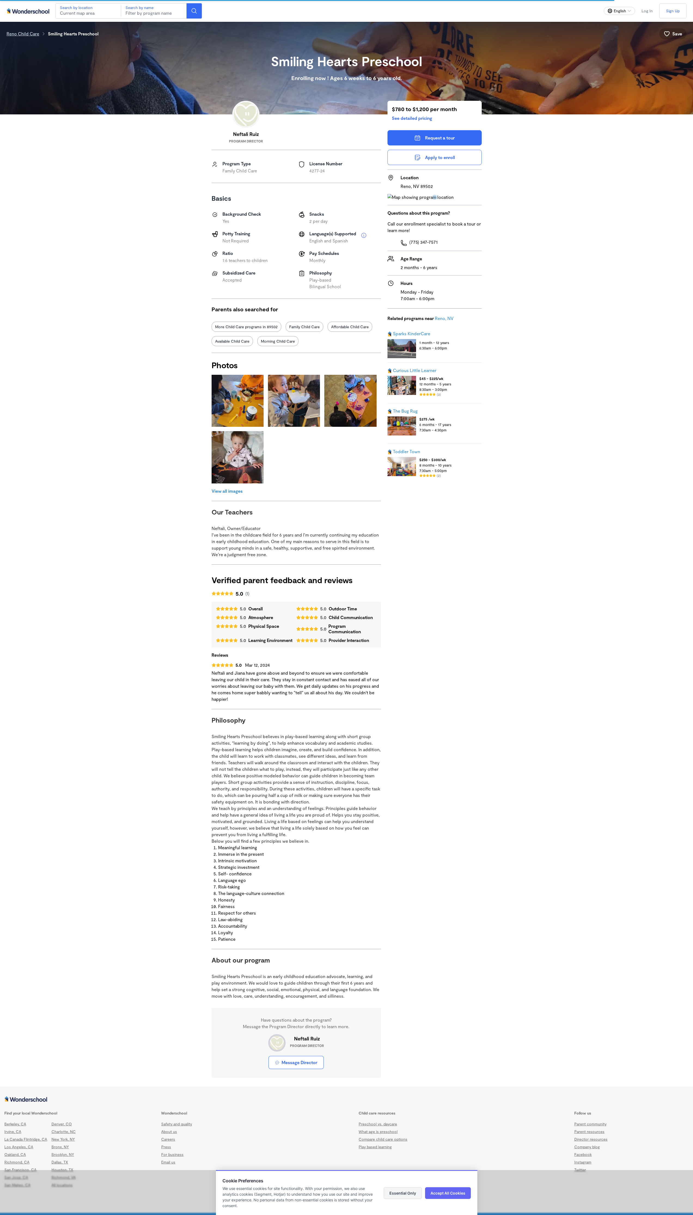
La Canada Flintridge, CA (25, 1139)
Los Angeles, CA (18, 1146)
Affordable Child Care (350, 326)
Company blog (587, 1146)
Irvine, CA (12, 1131)
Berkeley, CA (15, 1124)
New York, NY (63, 1139)
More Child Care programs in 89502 (246, 326)
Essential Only (402, 1193)
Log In (647, 10)
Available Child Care (232, 341)
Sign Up (673, 10)
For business (172, 1154)
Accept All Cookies (448, 1193)
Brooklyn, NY (62, 1154)
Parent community (590, 1124)
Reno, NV (444, 318)
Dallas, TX (59, 1162)
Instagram (582, 1162)
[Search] (194, 11)
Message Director (299, 1062)
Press (166, 1146)
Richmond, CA (16, 1162)
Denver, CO (61, 1124)
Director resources (590, 1139)
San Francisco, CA (20, 1169)
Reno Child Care (23, 33)
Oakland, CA (15, 1154)
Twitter (580, 1169)
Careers (168, 1139)
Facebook (583, 1154)
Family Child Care (304, 326)
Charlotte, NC (63, 1131)
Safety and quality (176, 1124)
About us (169, 1131)
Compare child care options (383, 1139)
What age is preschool (378, 1131)
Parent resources (589, 1131)
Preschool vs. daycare (378, 1124)
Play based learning (375, 1146)
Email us (168, 1162)
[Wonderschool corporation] (346, 1099)
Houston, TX (62, 1169)
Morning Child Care (278, 341)
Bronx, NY (60, 1146)
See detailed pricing (412, 118)
